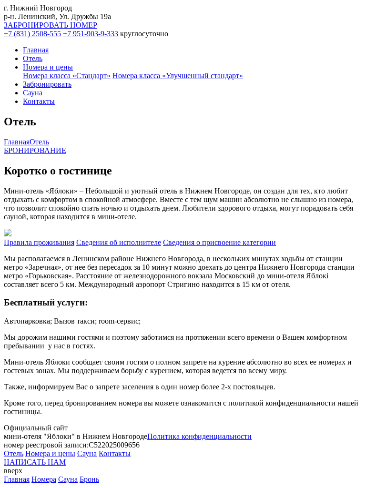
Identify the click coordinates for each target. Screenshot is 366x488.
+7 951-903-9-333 (90, 34)
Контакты (39, 101)
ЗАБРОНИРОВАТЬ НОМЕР (50, 25)
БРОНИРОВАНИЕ (35, 150)
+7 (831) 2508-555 (32, 34)
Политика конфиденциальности (199, 436)
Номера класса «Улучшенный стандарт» (177, 75)
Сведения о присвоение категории (219, 242)
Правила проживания (39, 242)
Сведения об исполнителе (118, 242)
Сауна (32, 93)
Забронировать (47, 84)
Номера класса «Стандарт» (67, 75)
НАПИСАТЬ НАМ (35, 462)
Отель (32, 58)
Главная (36, 50)
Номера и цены (48, 67)
